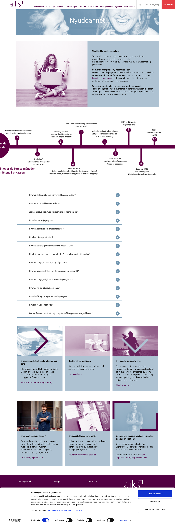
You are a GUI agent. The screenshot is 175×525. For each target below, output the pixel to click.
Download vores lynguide (103, 78)
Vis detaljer (123, 520)
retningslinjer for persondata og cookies (65, 510)
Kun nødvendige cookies (155, 509)
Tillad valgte (155, 502)
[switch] (69, 520)
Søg (140, 4)
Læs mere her (74, 374)
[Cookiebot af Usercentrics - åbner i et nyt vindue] (15, 520)
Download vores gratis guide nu (82, 454)
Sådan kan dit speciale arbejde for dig (36, 382)
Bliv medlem (168, 5)
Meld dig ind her (123, 385)
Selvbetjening (154, 5)
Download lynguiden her (31, 457)
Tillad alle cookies (155, 494)
